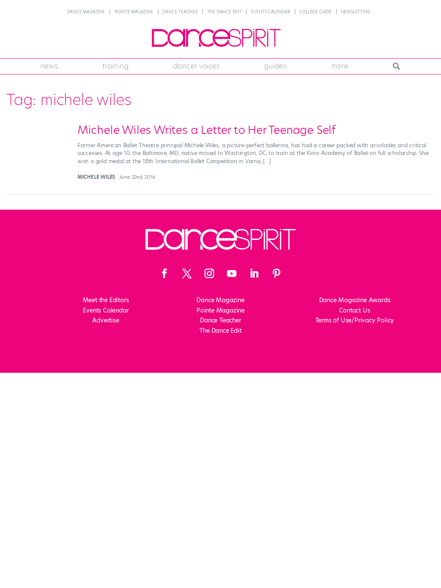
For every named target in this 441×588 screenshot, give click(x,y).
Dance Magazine (86, 12)
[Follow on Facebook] (164, 273)
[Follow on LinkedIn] (254, 273)
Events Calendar (270, 12)
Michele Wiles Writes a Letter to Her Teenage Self (206, 130)
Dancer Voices (196, 66)
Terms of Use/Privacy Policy (354, 320)
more (339, 66)
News (49, 66)
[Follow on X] (186, 273)
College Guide (315, 12)
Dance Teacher (179, 12)
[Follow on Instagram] (209, 273)
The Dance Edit (224, 12)
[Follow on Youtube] (231, 273)
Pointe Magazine (134, 12)
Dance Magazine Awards (355, 300)
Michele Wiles (96, 176)
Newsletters (355, 12)
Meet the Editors (106, 300)
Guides (275, 66)
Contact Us (354, 310)
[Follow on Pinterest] (276, 273)
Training (115, 66)
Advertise (105, 320)
